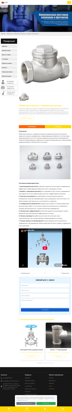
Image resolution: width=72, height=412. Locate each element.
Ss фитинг (4, 67)
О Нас (45, 409)
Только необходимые (26, 403)
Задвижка (4, 46)
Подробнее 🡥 (33, 356)
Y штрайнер (5, 59)
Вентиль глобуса (6, 54)
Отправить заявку (26, 118)
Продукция (9, 33)
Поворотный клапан (7, 72)
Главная (3, 33)
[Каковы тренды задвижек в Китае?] (3, 93)
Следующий (65, 273)
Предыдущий (25, 273)
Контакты (63, 409)
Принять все (46, 403)
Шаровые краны (6, 50)
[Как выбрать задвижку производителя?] (3, 87)
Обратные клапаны (7, 63)
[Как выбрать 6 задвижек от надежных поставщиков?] (3, 82)
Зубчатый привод (6, 76)
